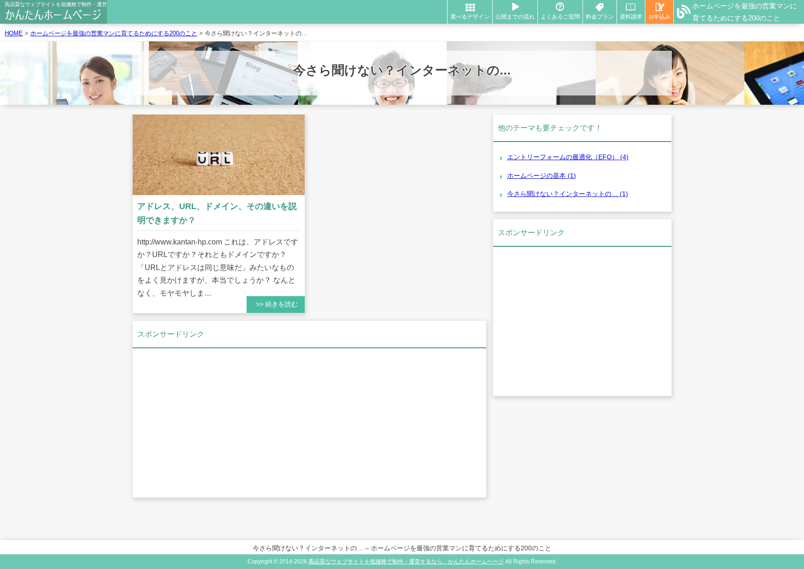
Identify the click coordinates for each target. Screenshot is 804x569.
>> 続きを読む (277, 304)
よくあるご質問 (560, 17)
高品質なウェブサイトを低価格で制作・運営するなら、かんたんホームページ (406, 561)
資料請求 (631, 17)
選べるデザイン (469, 17)
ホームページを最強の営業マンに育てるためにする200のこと (744, 12)
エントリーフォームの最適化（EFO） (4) (568, 157)
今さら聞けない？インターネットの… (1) (567, 193)
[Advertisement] (309, 423)
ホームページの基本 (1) (541, 175)
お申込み (659, 17)
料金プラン (600, 17)
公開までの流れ (515, 17)
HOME (14, 33)
